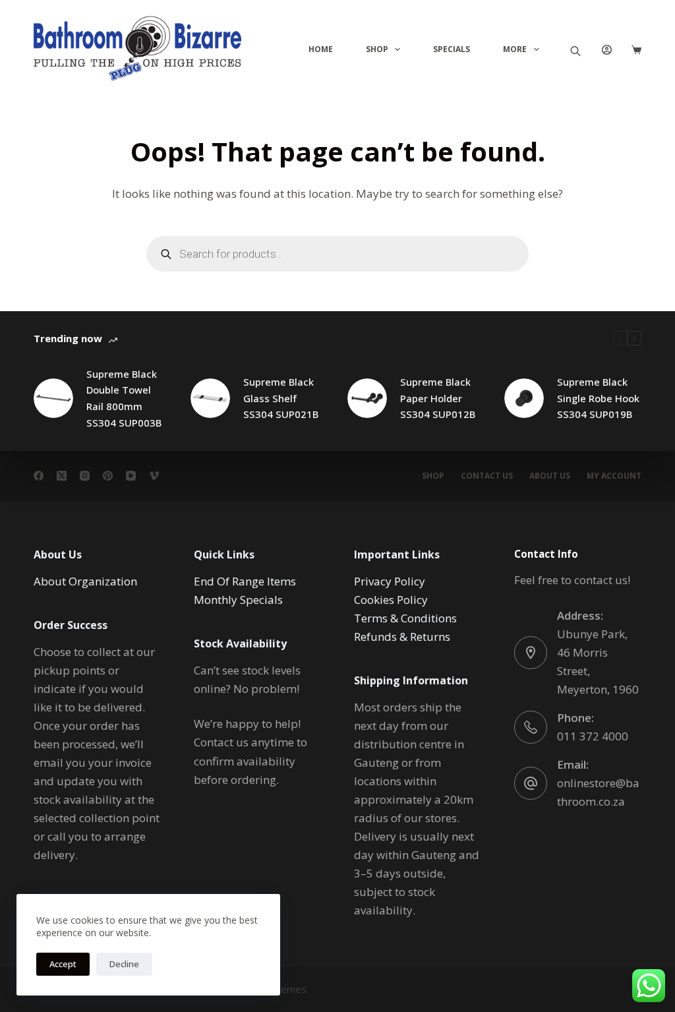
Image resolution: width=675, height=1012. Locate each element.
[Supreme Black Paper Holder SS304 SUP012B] (367, 398)
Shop (377, 49)
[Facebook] (39, 476)
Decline (124, 964)
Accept (62, 964)
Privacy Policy (389, 581)
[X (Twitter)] (62, 476)
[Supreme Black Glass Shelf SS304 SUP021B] (210, 398)
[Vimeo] (154, 476)
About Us (549, 476)
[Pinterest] (108, 476)
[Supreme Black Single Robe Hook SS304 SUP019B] (524, 398)
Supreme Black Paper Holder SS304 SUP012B (437, 398)
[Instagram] (85, 476)
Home (320, 49)
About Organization (85, 581)
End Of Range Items (245, 581)
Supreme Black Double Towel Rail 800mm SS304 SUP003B (123, 398)
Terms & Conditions (405, 618)
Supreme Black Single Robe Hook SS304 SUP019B (598, 398)
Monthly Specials (238, 599)
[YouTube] (131, 476)
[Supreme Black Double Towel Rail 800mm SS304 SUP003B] (53, 398)
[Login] (607, 50)
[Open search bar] (575, 49)
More (515, 49)
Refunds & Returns (402, 636)
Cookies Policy (391, 599)
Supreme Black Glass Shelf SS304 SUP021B (280, 398)
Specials (451, 49)
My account (614, 476)
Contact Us (487, 476)
